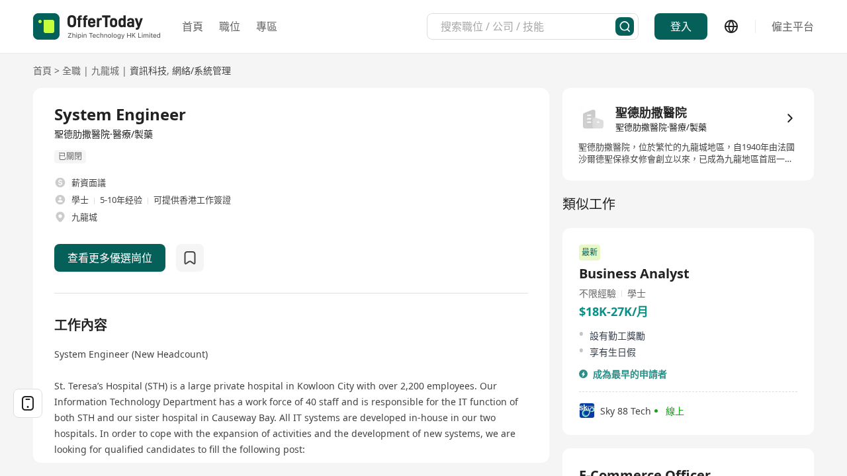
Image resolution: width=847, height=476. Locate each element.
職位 (229, 26)
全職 (71, 70)
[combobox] (528, 26)
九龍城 (105, 70)
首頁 (192, 26)
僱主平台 (793, 26)
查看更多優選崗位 (109, 258)
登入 (680, 26)
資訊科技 (148, 70)
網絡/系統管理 (201, 70)
